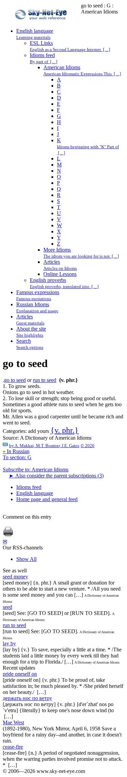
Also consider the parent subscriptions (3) (56, 475)
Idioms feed (28, 487)
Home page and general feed (47, 499)
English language (34, 493)
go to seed (15, 380)
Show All (26, 559)
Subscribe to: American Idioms (35, 469)
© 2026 (87, 445)
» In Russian (16, 451)
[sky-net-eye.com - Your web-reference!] (42, 25)
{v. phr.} (64, 430)
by (44, 445)
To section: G (17, 457)
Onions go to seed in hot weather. (38, 392)
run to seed (44, 380)
